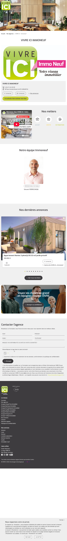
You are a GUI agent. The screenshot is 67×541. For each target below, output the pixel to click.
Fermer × (62, 520)
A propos (3, 400)
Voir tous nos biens (34, 278)
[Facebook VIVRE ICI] (2, 455)
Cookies (32, 459)
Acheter (3, 430)
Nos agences (4, 402)
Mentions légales (5, 421)
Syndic (3, 440)
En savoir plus (24, 533)
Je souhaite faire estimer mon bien (15, 98)
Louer (2, 432)
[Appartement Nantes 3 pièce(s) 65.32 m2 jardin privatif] (33, 238)
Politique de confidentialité (8, 423)
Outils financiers (5, 448)
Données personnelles (25, 459)
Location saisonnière (6, 436)
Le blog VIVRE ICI (5, 450)
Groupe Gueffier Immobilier (8, 410)
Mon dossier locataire (7, 452)
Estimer (3, 434)
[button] (33, 83)
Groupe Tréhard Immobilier (8, 416)
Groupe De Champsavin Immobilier (10, 408)
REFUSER (28, 537)
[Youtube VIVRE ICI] (11, 455)
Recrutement (4, 418)
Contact (3, 419)
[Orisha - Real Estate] (27, 462)
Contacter (8, 93)
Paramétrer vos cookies (35, 533)
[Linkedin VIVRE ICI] (7, 455)
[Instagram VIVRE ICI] (4, 455)
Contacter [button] (22, 93)
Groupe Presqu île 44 (7, 414)
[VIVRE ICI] (6, 5)
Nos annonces (34, 93)
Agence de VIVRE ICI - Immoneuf (53, 265)
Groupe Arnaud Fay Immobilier (9, 404)
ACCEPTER (39, 537)
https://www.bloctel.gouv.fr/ (55, 375)
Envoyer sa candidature (34, 305)
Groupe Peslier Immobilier (8, 412)
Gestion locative (5, 438)
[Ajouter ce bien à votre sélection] (64, 218)
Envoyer (8, 361)
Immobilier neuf (5, 442)
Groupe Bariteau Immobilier (8, 406)
